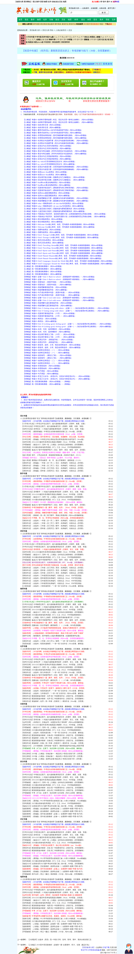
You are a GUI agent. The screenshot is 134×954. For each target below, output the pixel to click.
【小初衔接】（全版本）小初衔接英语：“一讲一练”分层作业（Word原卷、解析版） (53, 586)
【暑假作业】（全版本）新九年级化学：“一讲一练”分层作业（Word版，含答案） (52, 672)
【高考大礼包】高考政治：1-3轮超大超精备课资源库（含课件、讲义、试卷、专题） (53, 777)
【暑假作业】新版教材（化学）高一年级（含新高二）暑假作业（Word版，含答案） (53, 701)
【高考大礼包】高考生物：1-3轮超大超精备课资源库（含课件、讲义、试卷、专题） (53, 720)
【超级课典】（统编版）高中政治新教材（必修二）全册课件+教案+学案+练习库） (53, 814)
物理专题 (23, 589)
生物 (53, 2)
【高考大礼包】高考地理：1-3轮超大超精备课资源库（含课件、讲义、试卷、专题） (53, 892)
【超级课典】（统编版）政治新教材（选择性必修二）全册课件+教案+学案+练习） (53, 809)
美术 (101, 20)
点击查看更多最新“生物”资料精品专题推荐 (38, 706)
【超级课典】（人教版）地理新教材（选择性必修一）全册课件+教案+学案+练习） (53, 926)
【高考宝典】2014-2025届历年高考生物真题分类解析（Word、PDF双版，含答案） (53, 725)
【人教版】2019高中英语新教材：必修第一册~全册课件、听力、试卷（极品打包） (59, 945)
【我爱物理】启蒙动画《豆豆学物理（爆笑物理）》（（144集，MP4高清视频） (52, 625)
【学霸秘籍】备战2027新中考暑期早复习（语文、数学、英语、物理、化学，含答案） (54, 450)
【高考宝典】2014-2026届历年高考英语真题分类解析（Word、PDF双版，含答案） (53, 552)
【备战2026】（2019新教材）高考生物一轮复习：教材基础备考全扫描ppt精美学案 (53, 746)
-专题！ (94, 24)
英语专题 (23, 531)
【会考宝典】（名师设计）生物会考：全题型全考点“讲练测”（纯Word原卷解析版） (53, 722)
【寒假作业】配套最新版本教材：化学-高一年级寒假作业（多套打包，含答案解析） (53, 696)
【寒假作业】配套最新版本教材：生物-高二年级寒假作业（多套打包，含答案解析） (53, 740)
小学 (100, 2)
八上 (110, 37)
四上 (63, 37)
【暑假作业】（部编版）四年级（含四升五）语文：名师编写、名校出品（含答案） (53, 471)
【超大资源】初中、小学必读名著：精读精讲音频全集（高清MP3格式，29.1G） (52, 455)
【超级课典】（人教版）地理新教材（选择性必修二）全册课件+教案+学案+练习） (53, 929)
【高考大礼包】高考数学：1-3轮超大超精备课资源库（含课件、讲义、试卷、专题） (53, 492)
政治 (57, 2)
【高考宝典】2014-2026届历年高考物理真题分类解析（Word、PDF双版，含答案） (53, 610)
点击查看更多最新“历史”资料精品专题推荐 (38, 822)
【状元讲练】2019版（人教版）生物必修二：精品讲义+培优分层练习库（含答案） (53, 756)
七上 (102, 37)
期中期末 (58, 24)
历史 (61, 2)
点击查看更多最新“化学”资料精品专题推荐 (38, 649)
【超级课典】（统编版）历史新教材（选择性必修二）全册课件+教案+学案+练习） (53, 871)
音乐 (95, 20)
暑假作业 (65, 24)
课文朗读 (43, 24)
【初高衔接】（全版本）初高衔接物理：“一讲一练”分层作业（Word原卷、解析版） (53, 644)
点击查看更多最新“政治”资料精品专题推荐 (38, 764)
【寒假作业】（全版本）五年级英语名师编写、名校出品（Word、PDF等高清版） (52, 581)
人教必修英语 (61, 30)
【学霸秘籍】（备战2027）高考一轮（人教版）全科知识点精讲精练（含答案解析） (53, 445)
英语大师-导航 (47, 30)
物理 (45, 2)
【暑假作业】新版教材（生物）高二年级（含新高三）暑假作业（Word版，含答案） (53, 743)
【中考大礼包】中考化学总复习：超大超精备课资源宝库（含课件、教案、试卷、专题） (55, 659)
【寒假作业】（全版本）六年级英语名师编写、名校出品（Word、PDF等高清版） (52, 583)
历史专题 (23, 819)
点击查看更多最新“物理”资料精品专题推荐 (38, 591)
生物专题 (23, 704)
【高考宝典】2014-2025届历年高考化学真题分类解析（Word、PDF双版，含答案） (53, 665)
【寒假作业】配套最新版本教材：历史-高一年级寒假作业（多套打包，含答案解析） (53, 848)
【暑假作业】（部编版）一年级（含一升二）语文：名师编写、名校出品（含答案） (53, 463)
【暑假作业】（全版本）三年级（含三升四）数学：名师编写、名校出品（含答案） (53, 526)
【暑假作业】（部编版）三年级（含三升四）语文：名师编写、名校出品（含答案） (53, 468)
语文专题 (23, 416)
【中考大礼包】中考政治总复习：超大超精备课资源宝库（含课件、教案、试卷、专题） (55, 775)
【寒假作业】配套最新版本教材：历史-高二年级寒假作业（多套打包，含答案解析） (53, 850)
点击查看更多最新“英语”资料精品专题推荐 (38, 534)
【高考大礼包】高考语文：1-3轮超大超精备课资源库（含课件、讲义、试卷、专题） (53, 429)
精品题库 (50, 24)
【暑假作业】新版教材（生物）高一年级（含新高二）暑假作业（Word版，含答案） (53, 738)
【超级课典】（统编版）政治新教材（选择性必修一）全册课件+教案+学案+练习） (53, 811)
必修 (42, 39)
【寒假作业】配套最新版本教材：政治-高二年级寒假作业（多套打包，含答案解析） (53, 790)
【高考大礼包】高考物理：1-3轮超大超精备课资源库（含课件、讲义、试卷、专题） (53, 607)
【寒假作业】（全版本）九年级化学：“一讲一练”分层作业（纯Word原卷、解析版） (53, 693)
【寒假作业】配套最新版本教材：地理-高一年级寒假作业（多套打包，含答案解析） (53, 905)
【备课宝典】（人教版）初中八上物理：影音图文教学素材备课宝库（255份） (51, 617)
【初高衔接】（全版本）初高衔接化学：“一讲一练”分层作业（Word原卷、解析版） (53, 691)
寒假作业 (72, 24)
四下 (67, 37)
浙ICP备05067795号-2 (108, 953)
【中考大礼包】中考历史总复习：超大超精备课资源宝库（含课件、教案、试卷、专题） (55, 832)
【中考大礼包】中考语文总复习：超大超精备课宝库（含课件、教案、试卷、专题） (53, 426)
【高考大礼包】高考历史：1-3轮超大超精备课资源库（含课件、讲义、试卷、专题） (53, 835)
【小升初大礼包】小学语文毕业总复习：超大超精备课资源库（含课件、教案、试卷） (54, 424)
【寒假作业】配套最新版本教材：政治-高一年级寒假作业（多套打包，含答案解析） (53, 788)
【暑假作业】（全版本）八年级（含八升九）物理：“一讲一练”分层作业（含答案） (53, 641)
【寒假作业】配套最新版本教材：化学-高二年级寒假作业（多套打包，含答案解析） (53, 699)
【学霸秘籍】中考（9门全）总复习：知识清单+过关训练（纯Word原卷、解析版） (52, 793)
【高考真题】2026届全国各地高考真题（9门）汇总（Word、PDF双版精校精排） (52, 447)
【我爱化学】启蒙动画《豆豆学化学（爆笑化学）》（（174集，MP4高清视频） (52, 680)
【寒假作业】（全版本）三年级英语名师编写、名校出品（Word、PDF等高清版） (52, 576)
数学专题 (23, 473)
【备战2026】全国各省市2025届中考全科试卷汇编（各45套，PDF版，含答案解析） (53, 806)
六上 (78, 37)
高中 (108, 2)
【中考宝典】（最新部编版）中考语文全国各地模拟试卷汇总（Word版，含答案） (52, 431)
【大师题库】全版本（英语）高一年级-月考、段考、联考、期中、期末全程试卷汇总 (59, 940)
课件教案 (36, 24)
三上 (55, 37)
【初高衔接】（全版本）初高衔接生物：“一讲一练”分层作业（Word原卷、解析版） (53, 733)
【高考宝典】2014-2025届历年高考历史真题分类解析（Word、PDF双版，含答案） (53, 837)
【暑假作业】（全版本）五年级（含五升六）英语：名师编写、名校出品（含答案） (53, 573)
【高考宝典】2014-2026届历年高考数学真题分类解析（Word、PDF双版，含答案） (53, 494)
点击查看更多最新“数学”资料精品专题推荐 (38, 476)
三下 (59, 37)
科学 (76, 20)
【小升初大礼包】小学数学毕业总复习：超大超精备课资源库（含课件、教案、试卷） (54, 486)
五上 (71, 37)
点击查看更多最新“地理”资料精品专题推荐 (38, 879)
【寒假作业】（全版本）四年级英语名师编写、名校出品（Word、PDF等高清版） (52, 578)
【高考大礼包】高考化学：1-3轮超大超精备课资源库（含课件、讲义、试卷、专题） (53, 662)
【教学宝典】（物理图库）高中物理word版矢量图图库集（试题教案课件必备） (51, 636)
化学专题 (23, 646)
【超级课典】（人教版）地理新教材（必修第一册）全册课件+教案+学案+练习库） (53, 924)
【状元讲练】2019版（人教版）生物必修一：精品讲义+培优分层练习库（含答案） (53, 754)
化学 (49, 2)
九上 (29, 39)
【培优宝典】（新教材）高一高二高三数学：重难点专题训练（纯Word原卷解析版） (53, 515)
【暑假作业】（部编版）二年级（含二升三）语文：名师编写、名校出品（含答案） (53, 466)
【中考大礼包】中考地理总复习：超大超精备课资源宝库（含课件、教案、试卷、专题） (55, 890)
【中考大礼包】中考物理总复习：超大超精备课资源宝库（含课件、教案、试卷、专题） (55, 604)
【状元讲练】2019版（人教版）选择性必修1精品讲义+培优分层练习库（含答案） (52, 759)
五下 (74, 37)
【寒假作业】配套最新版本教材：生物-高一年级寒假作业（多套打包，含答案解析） (53, 735)
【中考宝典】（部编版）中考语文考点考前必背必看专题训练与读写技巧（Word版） (53, 439)
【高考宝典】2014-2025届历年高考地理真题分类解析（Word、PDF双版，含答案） (53, 898)
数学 (38, 2)
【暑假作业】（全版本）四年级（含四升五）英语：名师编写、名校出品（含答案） (53, 570)
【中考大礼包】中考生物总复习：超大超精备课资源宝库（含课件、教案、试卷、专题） (55, 717)
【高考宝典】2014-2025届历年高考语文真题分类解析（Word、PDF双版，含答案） (53, 442)
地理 (64, 2)
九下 (33, 39)
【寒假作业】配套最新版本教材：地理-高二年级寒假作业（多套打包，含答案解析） (53, 908)
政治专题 (23, 761)
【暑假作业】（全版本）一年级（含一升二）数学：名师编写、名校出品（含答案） (53, 521)
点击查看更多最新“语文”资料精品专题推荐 (38, 418)
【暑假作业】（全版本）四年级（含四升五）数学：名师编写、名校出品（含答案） (53, 528)
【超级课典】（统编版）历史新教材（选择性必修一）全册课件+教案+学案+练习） (53, 866)
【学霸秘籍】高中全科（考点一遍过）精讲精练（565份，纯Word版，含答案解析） (53, 874)
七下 (106, 37)
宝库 (114, 20)
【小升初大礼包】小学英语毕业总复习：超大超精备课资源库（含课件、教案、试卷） (54, 544)
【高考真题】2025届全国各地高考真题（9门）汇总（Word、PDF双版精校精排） (52, 803)
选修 (46, 39)
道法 (83, 20)
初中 (104, 2)
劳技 (107, 20)
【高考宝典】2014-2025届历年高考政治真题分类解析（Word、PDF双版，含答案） (53, 780)
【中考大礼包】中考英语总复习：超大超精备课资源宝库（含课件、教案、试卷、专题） (55, 547)
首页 (20, 20)
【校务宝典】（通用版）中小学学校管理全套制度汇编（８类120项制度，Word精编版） (55, 801)
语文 (34, 2)
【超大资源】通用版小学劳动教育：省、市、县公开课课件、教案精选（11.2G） (52, 460)
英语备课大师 (35, 30)
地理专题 (23, 877)
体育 (89, 20)
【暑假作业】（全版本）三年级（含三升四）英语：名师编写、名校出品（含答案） (53, 568)
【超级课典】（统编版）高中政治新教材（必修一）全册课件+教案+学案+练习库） (53, 816)
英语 (42, 2)
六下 (82, 37)
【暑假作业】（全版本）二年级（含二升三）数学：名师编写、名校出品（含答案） (53, 523)
